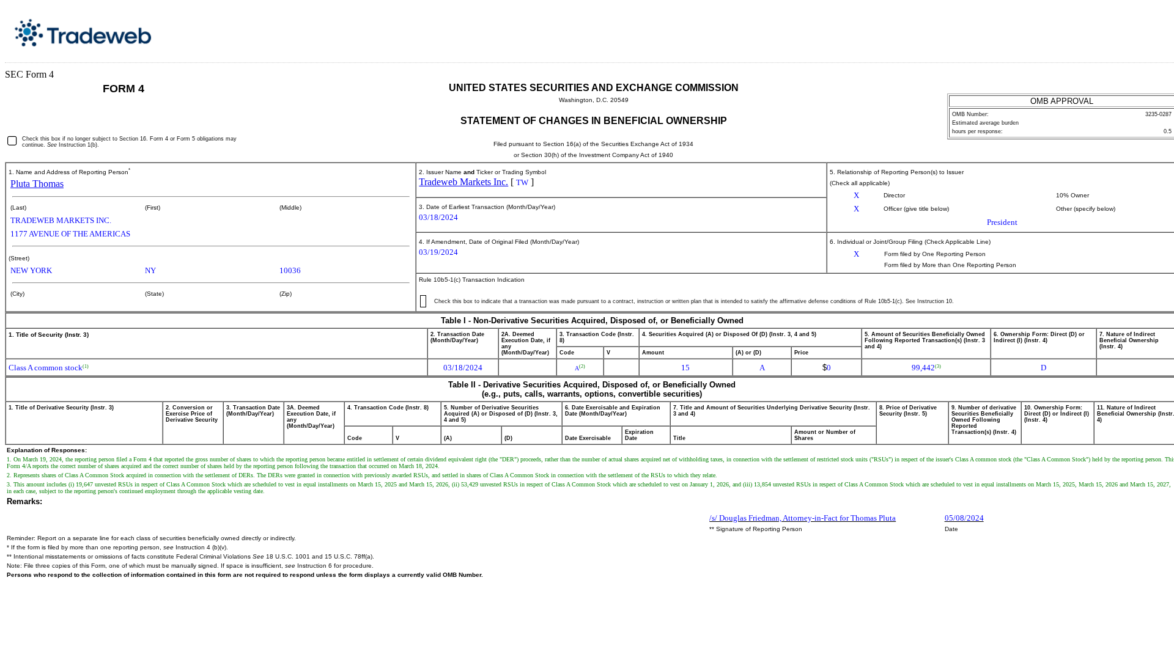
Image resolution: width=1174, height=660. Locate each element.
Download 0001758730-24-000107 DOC (1130, 29)
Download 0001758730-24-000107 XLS (1157, 29)
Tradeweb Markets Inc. (463, 182)
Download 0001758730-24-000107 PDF (1144, 29)
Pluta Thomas (37, 183)
